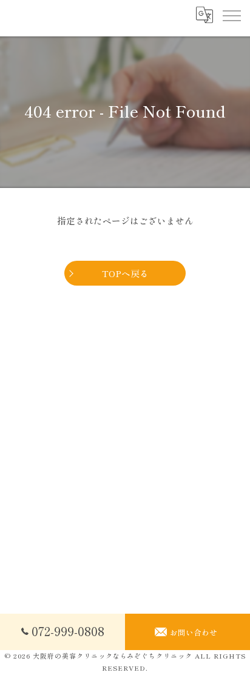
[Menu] (231, 15)
